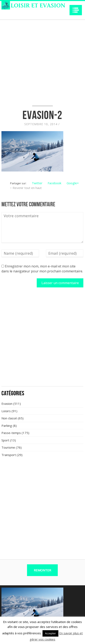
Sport (5, 440)
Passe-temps (11, 433)
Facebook (54, 183)
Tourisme (8, 447)
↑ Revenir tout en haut (26, 188)
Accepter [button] (50, 633)
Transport (8, 455)
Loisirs (6, 411)
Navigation (76, 10)
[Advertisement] (42, 339)
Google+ (73, 183)
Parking (6, 426)
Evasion (6, 403)
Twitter (37, 183)
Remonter (42, 570)
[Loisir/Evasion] (34, 5)
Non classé (9, 418)
